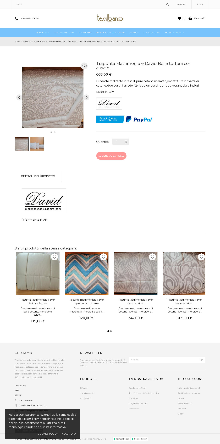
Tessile (134, 32)
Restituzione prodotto (189, 393)
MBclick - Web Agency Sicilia (92, 438)
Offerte (83, 388)
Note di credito (185, 403)
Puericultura (151, 32)
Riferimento (30, 219)
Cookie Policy (140, 439)
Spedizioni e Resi (137, 388)
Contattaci (181, 4)
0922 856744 (26, 400)
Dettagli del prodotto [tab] (38, 176)
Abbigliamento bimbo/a (110, 32)
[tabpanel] (53, 97)
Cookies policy (48, 433)
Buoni (181, 413)
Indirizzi (182, 408)
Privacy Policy (122, 439)
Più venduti (85, 398)
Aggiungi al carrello (111, 156)
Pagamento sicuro (138, 403)
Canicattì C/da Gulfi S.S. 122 (33, 405)
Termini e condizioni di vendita (144, 393)
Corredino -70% (64, 32)
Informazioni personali (189, 388)
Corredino (42, 32)
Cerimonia (85, 32)
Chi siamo (134, 398)
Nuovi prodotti (87, 393)
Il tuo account (190, 379)
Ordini (181, 398)
